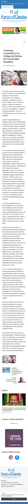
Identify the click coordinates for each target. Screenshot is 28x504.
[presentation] (23, 390)
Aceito (14, 499)
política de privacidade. (6, 495)
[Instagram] (11, 457)
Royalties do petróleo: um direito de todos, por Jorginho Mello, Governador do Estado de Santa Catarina (14, 409)
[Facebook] (17, 457)
